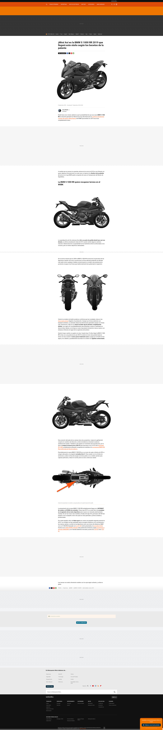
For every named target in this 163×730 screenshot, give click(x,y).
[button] (66, 110)
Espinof (68, 705)
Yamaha (60, 679)
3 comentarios (62, 53)
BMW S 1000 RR (78, 588)
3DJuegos (58, 703)
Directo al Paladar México (81, 719)
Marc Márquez (101, 4)
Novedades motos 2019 (89, 588)
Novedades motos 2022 (75, 682)
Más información (83, 728)
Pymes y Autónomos (112, 705)
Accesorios (91, 4)
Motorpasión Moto (91, 705)
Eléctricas (60, 681)
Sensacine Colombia (70, 720)
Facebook (114, 4)
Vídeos (72, 674)
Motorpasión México (91, 718)
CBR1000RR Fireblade (72, 527)
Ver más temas (50, 686)
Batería (95, 34)
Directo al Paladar (81, 703)
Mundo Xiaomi (48, 710)
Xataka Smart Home (49, 708)
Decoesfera (100, 705)
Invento (57, 34)
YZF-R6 (96, 529)
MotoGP (83, 4)
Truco (61, 34)
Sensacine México (70, 718)
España (65, 34)
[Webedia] (114, 1)
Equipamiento (49, 679)
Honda (72, 679)
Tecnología (60, 676)
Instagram (116, 4)
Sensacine (69, 703)
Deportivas (64, 4)
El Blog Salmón (111, 703)
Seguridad (48, 676)
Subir (113, 697)
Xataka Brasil (48, 720)
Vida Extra (58, 705)
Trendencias (100, 703)
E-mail (73, 53)
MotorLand (100, 34)
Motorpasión (90, 703)
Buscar (114, 692)
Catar (86, 34)
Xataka (47, 703)
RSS (98, 686)
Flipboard (71, 53)
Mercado (82, 34)
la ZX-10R (78, 526)
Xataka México (49, 718)
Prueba (90, 34)
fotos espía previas (63, 321)
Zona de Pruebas (53, 4)
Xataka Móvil (48, 705)
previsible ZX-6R (98, 526)
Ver (82, 622)
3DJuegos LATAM (60, 718)
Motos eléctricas (74, 4)
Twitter (112, 4)
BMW (71, 588)
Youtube (93, 686)
